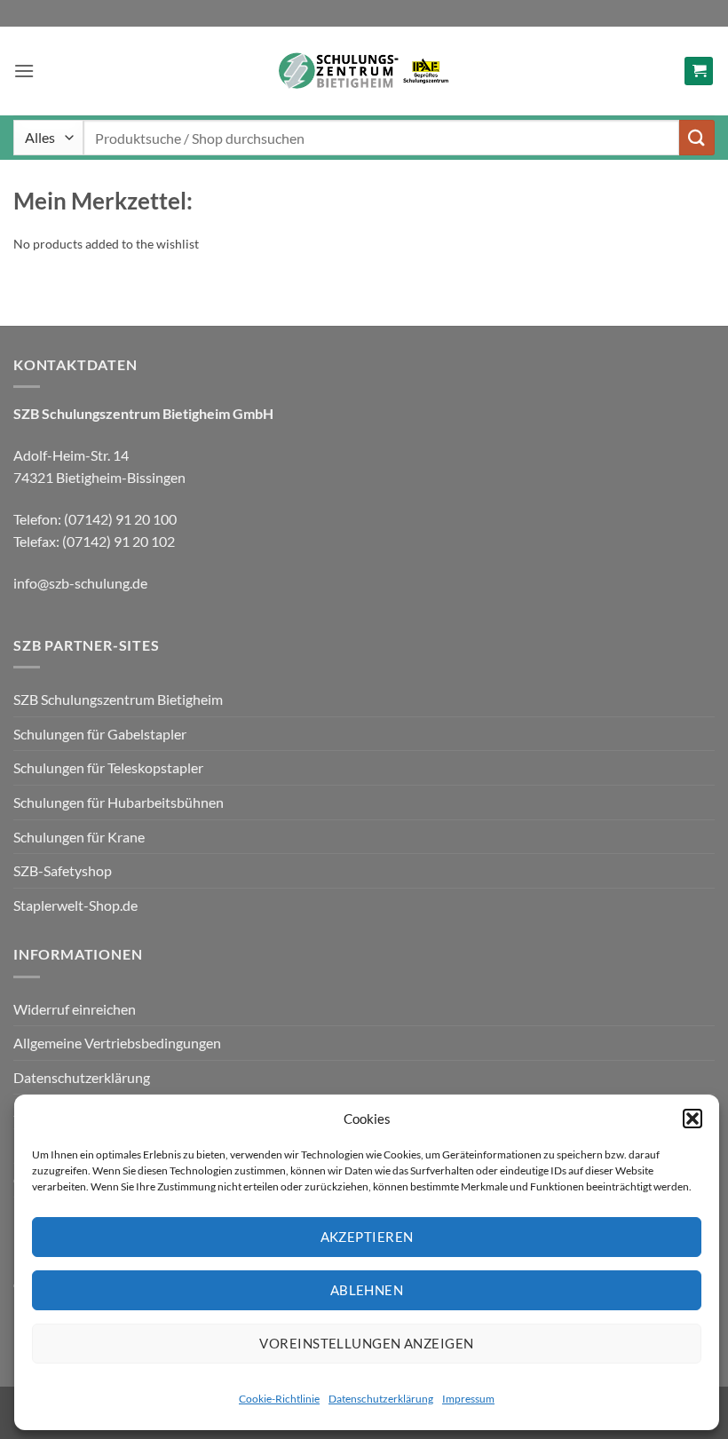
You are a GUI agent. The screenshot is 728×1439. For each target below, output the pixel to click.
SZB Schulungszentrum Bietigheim (118, 699)
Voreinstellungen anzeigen (366, 1343)
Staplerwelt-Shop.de (75, 905)
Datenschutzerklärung (380, 1398)
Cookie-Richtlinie (279, 1398)
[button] (692, 1118)
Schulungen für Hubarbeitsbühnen (118, 802)
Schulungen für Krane (79, 836)
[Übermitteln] (697, 137)
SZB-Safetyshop (62, 870)
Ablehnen (367, 1290)
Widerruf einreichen (74, 1008)
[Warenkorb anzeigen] (698, 71)
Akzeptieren (367, 1237)
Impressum (468, 1398)
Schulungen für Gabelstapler (99, 733)
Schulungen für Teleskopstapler (108, 767)
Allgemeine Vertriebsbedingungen (117, 1042)
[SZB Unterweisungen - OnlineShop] (364, 71)
